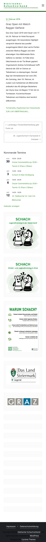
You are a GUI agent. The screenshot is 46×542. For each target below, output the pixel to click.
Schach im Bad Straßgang (23, 175)
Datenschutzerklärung (29, 526)
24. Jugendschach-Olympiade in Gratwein (26, 137)
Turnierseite (11, 108)
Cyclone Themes (29, 539)
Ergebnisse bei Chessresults (28, 108)
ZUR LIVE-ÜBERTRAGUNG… (17, 111)
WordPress (34, 536)
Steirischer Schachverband (29, 532)
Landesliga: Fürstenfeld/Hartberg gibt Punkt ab (22, 126)
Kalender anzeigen (11, 206)
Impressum (11, 526)
